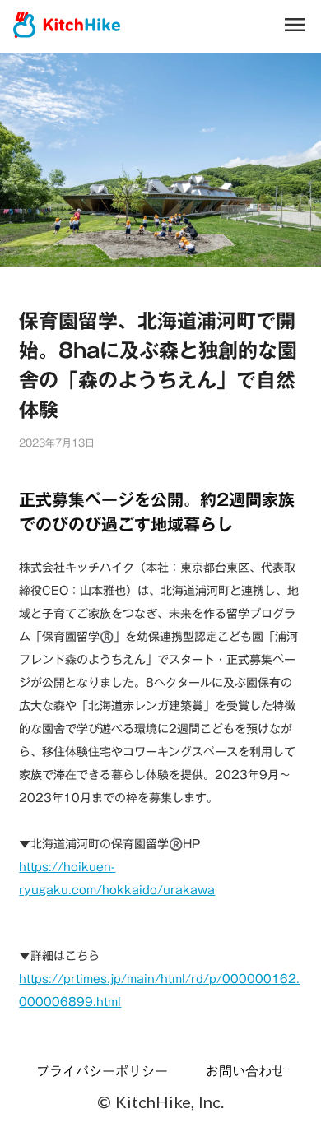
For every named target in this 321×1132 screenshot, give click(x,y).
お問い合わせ (245, 1071)
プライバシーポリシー (102, 1071)
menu (294, 25)
